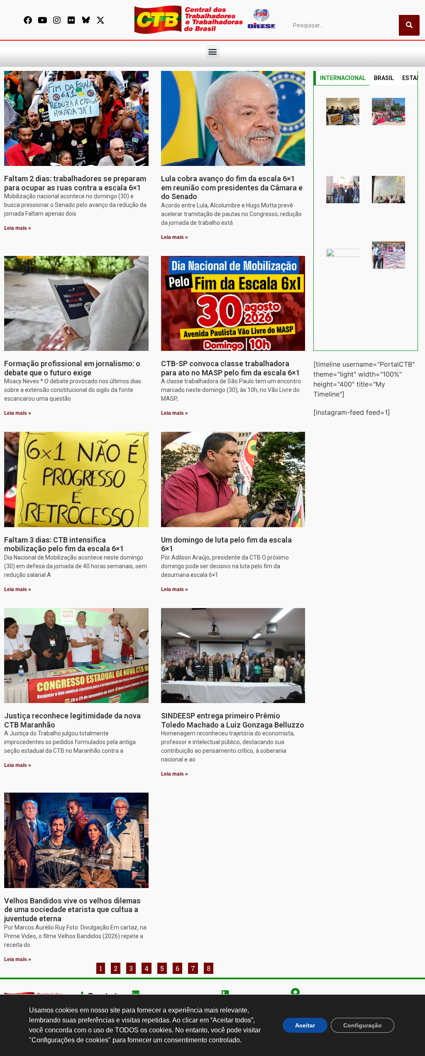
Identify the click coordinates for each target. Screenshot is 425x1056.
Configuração (362, 1025)
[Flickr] (71, 20)
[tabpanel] (366, 218)
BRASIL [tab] (384, 78)
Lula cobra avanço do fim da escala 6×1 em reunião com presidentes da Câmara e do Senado (232, 187)
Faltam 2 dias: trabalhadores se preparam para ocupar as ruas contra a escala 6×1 (75, 183)
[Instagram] (57, 20)
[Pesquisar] (409, 25)
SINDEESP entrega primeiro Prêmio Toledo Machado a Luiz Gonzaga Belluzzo (232, 720)
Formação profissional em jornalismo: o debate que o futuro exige (72, 368)
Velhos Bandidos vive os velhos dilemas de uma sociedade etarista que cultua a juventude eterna (72, 909)
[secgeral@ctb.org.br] (135, 993)
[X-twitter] (100, 20)
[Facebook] (27, 20)
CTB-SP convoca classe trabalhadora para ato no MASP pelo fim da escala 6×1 (230, 368)
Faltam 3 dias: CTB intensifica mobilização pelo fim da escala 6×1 (64, 544)
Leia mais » (17, 228)
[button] (213, 51)
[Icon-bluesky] (86, 20)
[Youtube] (42, 20)
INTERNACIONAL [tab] (343, 78)
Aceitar (305, 1025)
